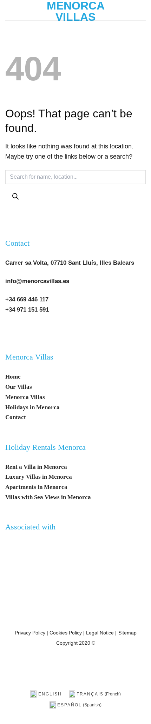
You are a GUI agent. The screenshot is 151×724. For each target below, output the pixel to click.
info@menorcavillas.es (37, 281)
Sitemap (127, 633)
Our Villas (18, 387)
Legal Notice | (101, 633)
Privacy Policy (30, 633)
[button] (10, 10)
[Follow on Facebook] (13, 331)
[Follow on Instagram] (30, 331)
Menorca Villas (76, 11)
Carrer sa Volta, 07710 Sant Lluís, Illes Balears (69, 262)
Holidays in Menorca (32, 407)
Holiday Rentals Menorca (45, 447)
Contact (17, 243)
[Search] (15, 196)
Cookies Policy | (67, 633)
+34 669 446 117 (26, 299)
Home (13, 376)
